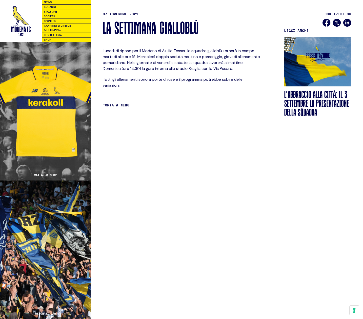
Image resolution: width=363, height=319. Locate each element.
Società (49, 16)
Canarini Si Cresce (57, 25)
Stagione (50, 11)
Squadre (50, 7)
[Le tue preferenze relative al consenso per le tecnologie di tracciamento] (354, 310)
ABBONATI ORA (45, 313)
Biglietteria (53, 35)
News (48, 2)
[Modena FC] (21, 21)
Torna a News (116, 105)
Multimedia (52, 30)
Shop (47, 39)
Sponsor (50, 21)
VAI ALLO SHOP (45, 175)
